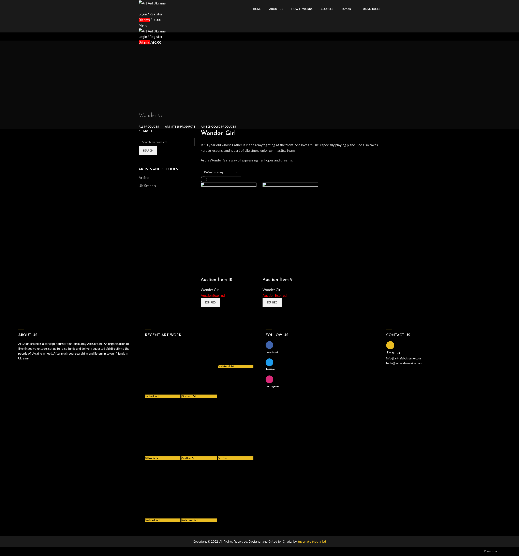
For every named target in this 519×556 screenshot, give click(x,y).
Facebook (272, 352)
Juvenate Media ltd (312, 541)
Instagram (273, 386)
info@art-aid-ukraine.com (403, 358)
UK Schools (147, 186)
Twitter (270, 369)
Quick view (206, 272)
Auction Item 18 (216, 279)
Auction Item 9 (278, 279)
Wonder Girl (210, 290)
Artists (144, 177)
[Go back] (144, 106)
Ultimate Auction (507, 551)
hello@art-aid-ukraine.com (404, 363)
